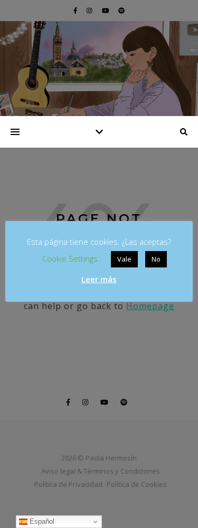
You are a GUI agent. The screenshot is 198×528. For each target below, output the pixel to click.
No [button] (156, 259)
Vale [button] (124, 259)
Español (40, 521)
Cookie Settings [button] (70, 258)
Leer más (99, 279)
